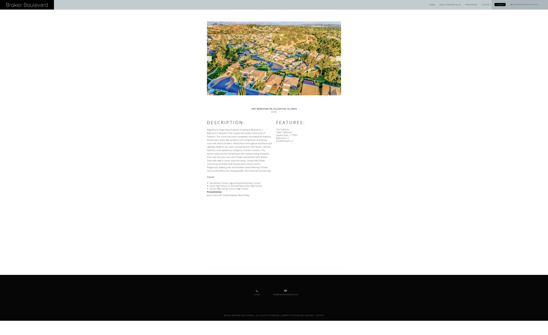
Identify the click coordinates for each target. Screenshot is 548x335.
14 (260, 99)
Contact (500, 4)
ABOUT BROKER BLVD (450, 4)
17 (269, 99)
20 (279, 99)
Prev (209, 58)
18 (272, 99)
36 (329, 99)
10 (247, 99)
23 (288, 99)
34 (323, 99)
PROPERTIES (471, 4)
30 (310, 99)
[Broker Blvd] (27, 4)
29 (307, 99)
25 (294, 99)
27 (301, 99)
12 (253, 99)
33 (319, 99)
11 (250, 99)
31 (313, 99)
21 (282, 99)
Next (338, 58)
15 (263, 99)
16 (266, 99)
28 (304, 99)
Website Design (291, 315)
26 (297, 99)
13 (257, 99)
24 (291, 99)
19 (275, 99)
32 (316, 99)
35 (326, 99)
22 (285, 99)
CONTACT (486, 4)
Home (432, 4)
